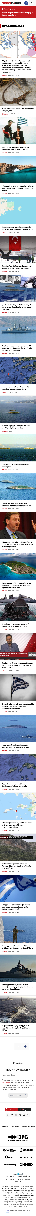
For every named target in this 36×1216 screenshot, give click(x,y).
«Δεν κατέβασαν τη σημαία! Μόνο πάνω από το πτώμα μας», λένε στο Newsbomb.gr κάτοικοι (17, 825)
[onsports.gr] (26, 1150)
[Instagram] (16, 1115)
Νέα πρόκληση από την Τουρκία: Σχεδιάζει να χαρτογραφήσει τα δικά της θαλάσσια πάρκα (18, 188)
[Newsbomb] (18, 1109)
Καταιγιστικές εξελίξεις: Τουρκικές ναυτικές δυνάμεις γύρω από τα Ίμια (15, 746)
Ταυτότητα (4, 1126)
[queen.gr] (9, 1157)
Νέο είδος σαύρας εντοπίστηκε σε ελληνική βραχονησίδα (18, 109)
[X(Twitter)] (20, 1115)
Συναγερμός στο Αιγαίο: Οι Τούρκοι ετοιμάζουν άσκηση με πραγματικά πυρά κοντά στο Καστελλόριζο (17, 987)
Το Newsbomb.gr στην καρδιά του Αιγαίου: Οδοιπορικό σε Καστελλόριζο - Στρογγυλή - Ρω (17, 866)
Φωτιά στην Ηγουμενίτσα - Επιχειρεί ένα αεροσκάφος (17, 13)
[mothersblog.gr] (9, 1165)
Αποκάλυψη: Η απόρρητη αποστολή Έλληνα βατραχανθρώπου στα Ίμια (15, 625)
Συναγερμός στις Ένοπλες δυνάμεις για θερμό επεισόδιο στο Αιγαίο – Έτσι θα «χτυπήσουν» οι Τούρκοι (16, 585)
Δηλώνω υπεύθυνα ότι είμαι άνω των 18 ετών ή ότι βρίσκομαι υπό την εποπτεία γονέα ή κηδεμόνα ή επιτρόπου (18, 1087)
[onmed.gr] (26, 1165)
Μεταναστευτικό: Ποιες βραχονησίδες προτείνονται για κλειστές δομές (16, 388)
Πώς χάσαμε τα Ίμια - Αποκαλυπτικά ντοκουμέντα (15, 465)
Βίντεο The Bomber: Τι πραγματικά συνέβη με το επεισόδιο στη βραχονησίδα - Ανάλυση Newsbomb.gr (18, 706)
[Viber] (12, 1115)
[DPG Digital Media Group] (18, 1138)
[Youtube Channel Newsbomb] (24, 1115)
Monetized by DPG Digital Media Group (18, 1176)
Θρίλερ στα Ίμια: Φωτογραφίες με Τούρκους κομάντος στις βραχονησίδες (16, 504)
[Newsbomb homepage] (11, 3)
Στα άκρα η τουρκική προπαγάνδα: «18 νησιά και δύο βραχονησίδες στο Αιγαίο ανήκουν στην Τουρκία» (17, 348)
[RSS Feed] (28, 1115)
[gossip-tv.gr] (9, 1150)
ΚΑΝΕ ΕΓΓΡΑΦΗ (16, 1095)
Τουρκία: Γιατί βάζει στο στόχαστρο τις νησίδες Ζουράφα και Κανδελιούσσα (16, 267)
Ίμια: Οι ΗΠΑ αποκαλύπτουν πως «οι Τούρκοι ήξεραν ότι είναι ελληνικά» (15, 148)
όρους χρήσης (6, 1082)
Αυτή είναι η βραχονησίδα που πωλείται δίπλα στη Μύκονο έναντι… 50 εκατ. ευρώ (17, 228)
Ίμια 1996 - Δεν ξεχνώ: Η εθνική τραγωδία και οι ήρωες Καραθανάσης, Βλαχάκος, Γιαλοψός (17, 307)
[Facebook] (8, 1115)
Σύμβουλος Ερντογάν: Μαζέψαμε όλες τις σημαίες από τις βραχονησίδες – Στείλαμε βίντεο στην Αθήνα (17, 544)
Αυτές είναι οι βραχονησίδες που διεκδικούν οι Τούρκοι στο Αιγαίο (14, 785)
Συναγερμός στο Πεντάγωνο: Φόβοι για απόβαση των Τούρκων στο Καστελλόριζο (17, 947)
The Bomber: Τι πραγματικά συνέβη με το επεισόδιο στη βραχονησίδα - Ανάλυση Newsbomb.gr (17, 665)
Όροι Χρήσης (15, 1126)
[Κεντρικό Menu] (33, 3)
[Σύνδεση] (26, 3)
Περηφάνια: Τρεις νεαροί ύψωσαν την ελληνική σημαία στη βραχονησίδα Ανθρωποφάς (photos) (16, 907)
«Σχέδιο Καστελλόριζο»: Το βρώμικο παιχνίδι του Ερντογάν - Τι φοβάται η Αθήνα (16, 1028)
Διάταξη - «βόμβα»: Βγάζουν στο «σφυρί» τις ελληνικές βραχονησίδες (17, 427)
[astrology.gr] (26, 1157)
